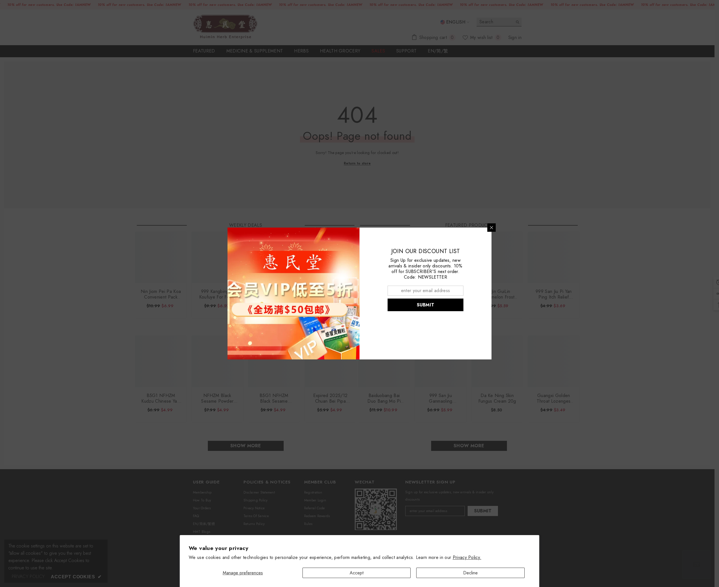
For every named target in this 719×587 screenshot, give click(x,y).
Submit (425, 305)
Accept (356, 573)
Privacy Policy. (467, 557)
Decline (470, 573)
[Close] (491, 227)
